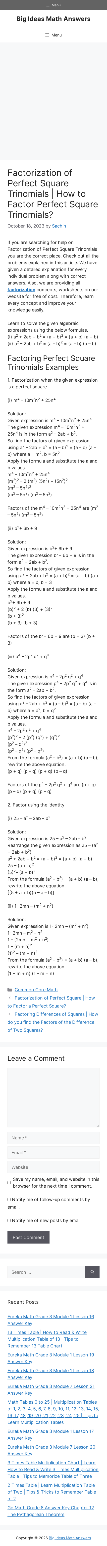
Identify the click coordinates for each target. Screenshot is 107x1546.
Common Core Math (36, 989)
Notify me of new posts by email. (47, 1220)
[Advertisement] (53, 98)
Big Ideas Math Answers (53, 18)
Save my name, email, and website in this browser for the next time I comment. (56, 1183)
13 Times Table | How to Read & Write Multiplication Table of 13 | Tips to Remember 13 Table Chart (47, 1339)
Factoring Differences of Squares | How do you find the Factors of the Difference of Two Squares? (52, 1022)
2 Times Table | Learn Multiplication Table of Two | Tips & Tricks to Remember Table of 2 (51, 1492)
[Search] (92, 1272)
